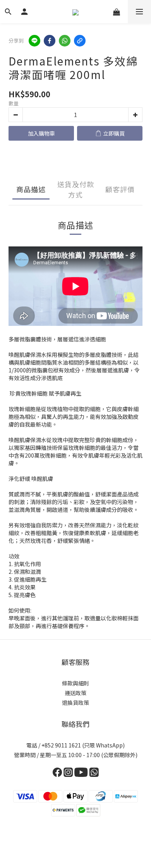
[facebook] (49, 40)
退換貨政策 (75, 702)
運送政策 (75, 693)
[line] (34, 40)
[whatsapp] (64, 40)
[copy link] (80, 40)
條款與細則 (75, 683)
